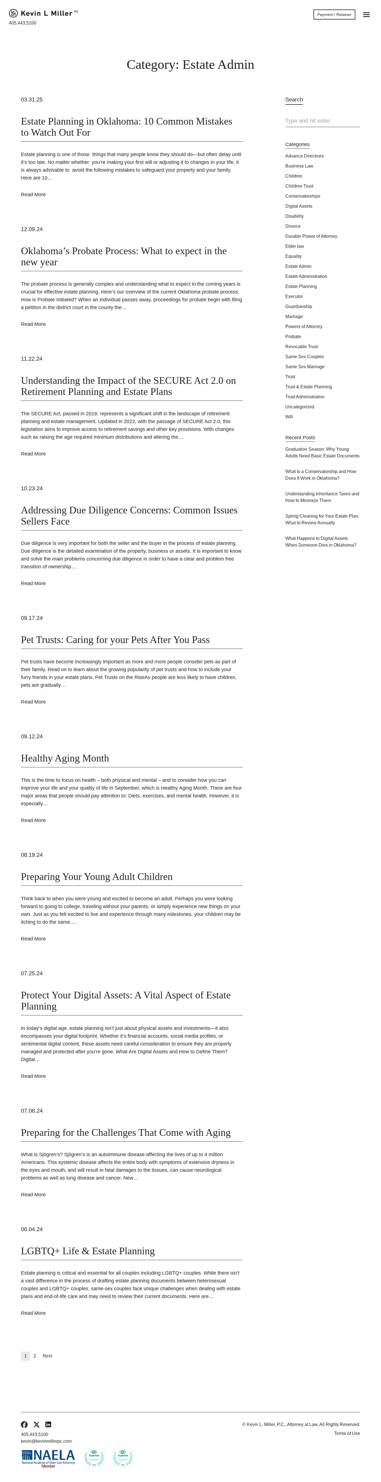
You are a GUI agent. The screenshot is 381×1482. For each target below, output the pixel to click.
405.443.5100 (22, 23)
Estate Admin (298, 266)
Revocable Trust (301, 346)
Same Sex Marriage (305, 366)
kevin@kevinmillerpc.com (46, 1441)
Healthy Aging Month (65, 758)
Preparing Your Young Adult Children (97, 876)
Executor (294, 296)
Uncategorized (299, 406)
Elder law (294, 246)
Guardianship (298, 306)
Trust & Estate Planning (308, 386)
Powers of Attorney (303, 326)
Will (289, 416)
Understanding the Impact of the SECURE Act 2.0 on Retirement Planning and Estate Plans (128, 386)
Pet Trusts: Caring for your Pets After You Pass (115, 639)
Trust (290, 376)
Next (47, 1356)
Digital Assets (298, 206)
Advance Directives (304, 156)
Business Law (299, 166)
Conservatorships (302, 196)
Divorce (293, 226)
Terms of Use (347, 1433)
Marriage (294, 316)
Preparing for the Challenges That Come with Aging (126, 1132)
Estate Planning (301, 286)
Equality (293, 256)
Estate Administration (306, 276)
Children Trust (299, 186)
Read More (33, 194)
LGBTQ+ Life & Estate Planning (88, 1251)
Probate (293, 336)
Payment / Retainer (334, 14)
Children (293, 176)
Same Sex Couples (304, 356)
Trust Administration (304, 396)
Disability (294, 216)
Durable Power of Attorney (311, 236)
